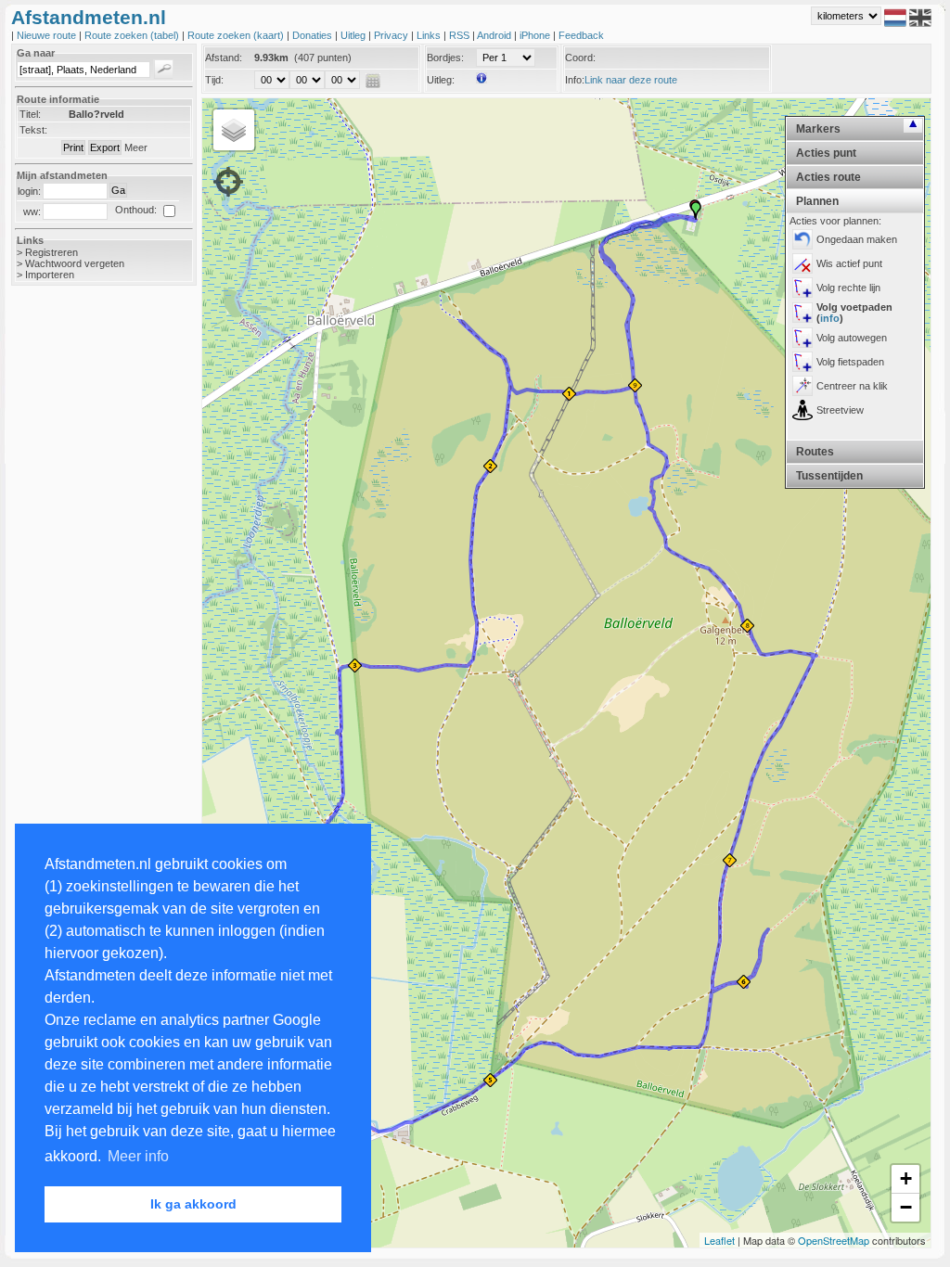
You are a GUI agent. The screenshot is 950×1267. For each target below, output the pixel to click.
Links (430, 35)
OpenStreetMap (833, 1240)
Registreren (51, 252)
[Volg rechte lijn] (802, 287)
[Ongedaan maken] (802, 239)
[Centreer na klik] (802, 386)
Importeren (49, 274)
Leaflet (719, 1240)
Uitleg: (441, 79)
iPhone (536, 35)
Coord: (580, 57)
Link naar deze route (630, 79)
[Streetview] (802, 410)
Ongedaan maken (856, 239)
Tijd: (214, 79)
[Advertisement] (85, 593)
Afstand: (223, 57)
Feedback (581, 35)
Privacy (392, 35)
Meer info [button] (138, 1156)
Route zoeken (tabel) (133, 35)
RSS (460, 35)
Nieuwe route (48, 35)
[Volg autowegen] (802, 337)
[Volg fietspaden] (802, 362)
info (830, 318)
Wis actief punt (849, 263)
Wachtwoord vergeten (74, 263)
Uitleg (354, 35)
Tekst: (33, 129)
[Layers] (233, 129)
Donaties (313, 35)
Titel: (30, 114)
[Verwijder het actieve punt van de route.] (802, 263)
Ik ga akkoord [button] (193, 1204)
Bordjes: (445, 57)
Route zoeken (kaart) (237, 35)
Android (495, 35)
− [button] (906, 1207)
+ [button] (906, 1178)
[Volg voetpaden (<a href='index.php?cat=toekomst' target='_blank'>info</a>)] (802, 312)
